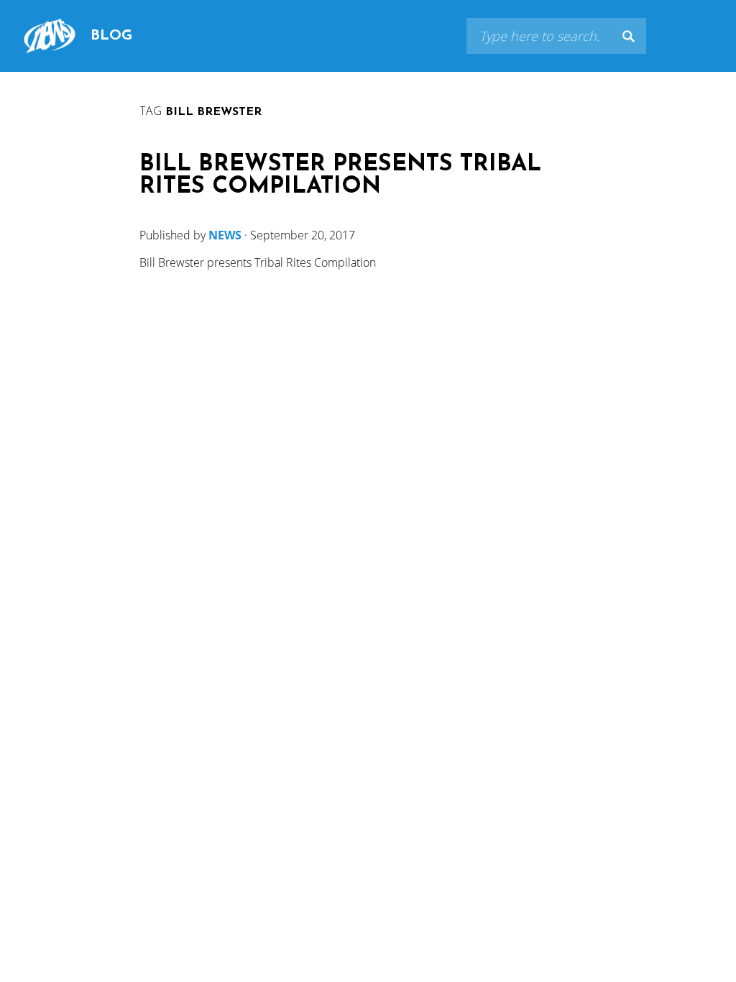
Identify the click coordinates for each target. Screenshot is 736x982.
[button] (628, 36)
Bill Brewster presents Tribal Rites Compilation (340, 176)
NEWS (225, 235)
